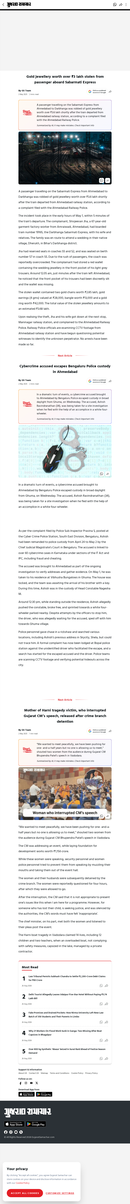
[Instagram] (26, 1083)
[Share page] (120, 4)
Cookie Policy (77, 1073)
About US (22, 1073)
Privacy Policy (91, 1073)
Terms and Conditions (59, 1073)
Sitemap (44, 1073)
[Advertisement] (65, 45)
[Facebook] (20, 1083)
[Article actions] (126, 4)
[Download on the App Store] (26, 1094)
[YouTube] (31, 1083)
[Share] (110, 91)
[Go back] (3, 4)
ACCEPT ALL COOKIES (25, 1193)
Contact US (34, 1073)
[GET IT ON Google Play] (44, 1094)
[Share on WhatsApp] (114, 4)
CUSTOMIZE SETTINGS (60, 1193)
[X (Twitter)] (37, 1083)
